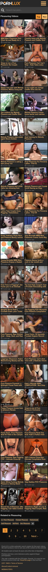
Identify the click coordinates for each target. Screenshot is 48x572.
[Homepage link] (10, 3)
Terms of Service (17, 563)
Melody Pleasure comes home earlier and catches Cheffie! (35, 113)
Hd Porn (16, 523)
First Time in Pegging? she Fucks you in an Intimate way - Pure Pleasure (11, 286)
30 (25, 536)
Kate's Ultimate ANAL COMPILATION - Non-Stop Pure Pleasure (35, 384)
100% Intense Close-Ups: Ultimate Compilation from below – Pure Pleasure (35, 458)
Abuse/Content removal (10, 566)
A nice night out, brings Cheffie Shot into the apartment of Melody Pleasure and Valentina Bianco (34, 89)
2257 (3, 563)
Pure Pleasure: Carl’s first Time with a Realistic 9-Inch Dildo (35, 360)
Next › (34, 536)
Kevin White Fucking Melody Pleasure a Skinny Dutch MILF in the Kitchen (12, 483)
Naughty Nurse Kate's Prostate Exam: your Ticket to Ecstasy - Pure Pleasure (11, 310)
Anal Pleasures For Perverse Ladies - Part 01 (36, 162)
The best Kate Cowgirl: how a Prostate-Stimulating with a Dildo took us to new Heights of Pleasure (35, 286)
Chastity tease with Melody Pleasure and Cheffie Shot (35, 39)
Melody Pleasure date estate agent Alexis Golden (12, 138)
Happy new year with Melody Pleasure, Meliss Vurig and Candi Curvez (12, 89)
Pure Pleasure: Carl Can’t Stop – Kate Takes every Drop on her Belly (35, 64)
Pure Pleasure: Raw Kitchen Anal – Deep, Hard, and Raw (12, 335)
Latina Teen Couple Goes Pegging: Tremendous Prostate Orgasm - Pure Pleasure (11, 212)
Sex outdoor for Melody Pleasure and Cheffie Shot (11, 113)
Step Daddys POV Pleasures (36, 482)
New (45, 17)
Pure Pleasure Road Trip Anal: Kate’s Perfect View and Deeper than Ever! (34, 434)
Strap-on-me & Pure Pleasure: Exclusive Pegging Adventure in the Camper (35, 409)
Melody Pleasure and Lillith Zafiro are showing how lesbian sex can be (12, 187)
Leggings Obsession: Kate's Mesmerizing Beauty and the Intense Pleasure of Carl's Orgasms (12, 360)
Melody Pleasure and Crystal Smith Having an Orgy (36, 187)
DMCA (8, 563)
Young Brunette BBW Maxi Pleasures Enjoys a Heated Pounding (11, 261)
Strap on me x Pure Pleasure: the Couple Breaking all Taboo (9, 64)
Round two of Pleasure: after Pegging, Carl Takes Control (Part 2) (12, 508)
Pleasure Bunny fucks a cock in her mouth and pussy (34, 261)
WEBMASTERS (7, 569)
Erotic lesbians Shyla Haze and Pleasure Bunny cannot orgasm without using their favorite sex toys (12, 236)
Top (38, 17)
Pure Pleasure (9, 520)
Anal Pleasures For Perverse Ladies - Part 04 (36, 212)
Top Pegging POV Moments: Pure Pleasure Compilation (36, 310)
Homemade (34, 520)
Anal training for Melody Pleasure (34, 138)
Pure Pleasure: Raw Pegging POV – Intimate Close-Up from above (12, 458)
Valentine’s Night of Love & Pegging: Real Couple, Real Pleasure (35, 508)
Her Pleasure (25, 523)
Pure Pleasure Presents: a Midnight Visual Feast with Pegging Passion (11, 384)
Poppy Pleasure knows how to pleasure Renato (12, 409)
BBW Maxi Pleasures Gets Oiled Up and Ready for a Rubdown (11, 39)
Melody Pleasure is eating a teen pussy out (12, 162)
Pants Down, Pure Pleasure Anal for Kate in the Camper (12, 434)
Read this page (25, 560)
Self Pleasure (6, 523)
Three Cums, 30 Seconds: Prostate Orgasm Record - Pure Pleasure (35, 335)
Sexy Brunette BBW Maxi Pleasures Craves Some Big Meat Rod (36, 236)
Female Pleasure (22, 520)
